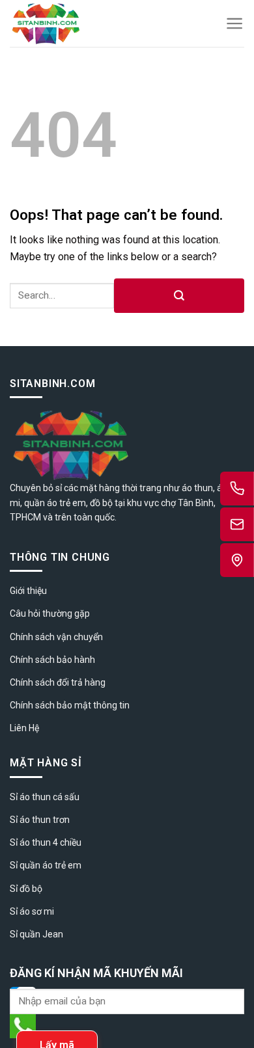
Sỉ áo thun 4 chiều (45, 842)
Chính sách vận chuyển (56, 637)
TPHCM (25, 517)
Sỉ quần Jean (36, 934)
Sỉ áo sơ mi (32, 911)
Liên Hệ (24, 728)
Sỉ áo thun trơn (40, 819)
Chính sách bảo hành (52, 659)
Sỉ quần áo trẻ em (45, 865)
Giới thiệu (28, 590)
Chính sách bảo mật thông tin (70, 705)
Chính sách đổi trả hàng (58, 682)
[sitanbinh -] (81, 23)
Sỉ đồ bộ (26, 888)
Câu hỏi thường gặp (50, 613)
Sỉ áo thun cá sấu (44, 797)
